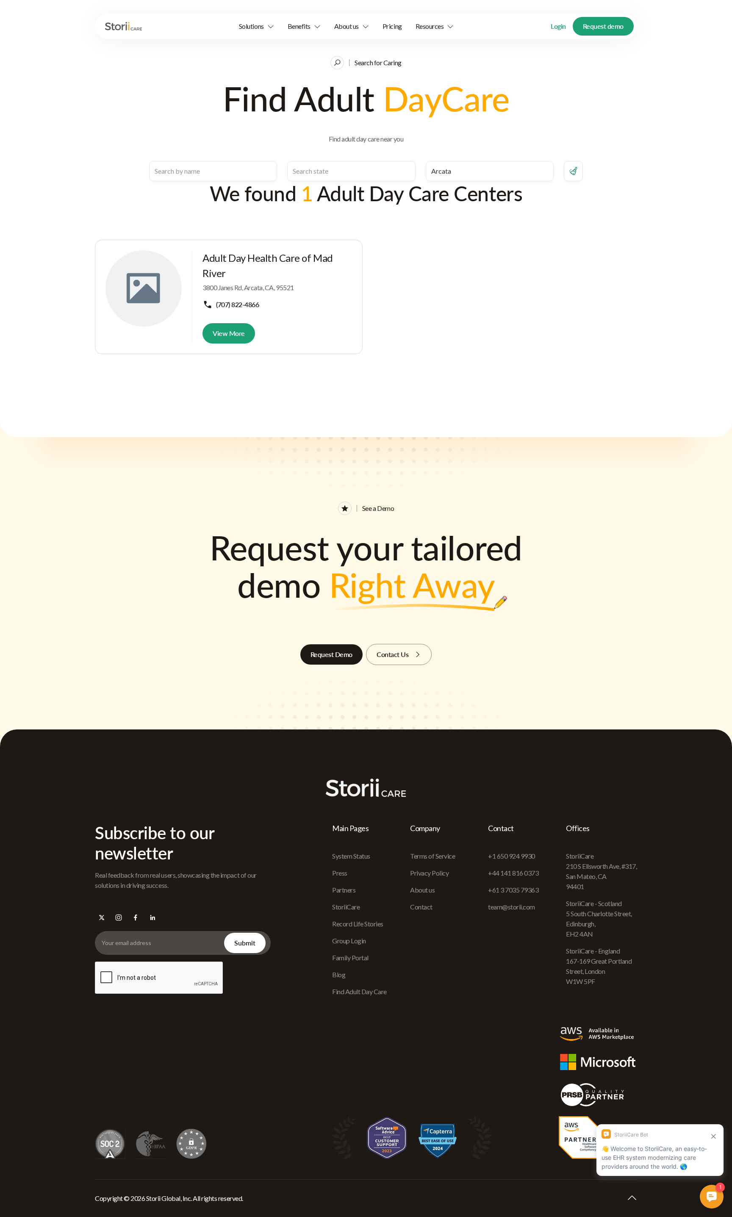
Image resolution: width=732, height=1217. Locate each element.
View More (229, 333)
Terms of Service (432, 856)
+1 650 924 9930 (511, 856)
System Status (351, 856)
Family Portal (350, 958)
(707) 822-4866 (237, 304)
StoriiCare (346, 907)
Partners (343, 890)
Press (339, 873)
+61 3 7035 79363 (513, 890)
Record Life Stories (357, 924)
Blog (338, 974)
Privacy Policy (429, 873)
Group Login (349, 941)
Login (558, 26)
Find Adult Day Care (359, 991)
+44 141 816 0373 (513, 873)
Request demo (603, 26)
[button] (256, 26)
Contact (421, 907)
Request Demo (331, 654)
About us (422, 890)
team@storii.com (511, 907)
